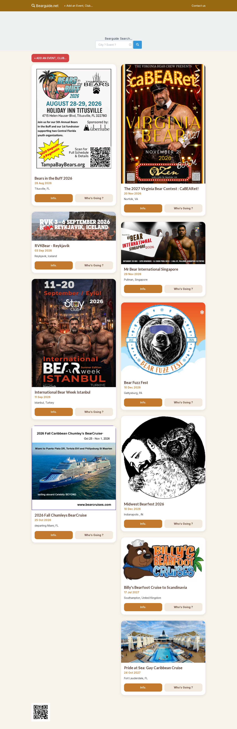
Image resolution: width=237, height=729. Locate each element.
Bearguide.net (46, 6)
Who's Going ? (93, 198)
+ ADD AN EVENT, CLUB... (50, 58)
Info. (54, 198)
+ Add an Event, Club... (78, 5)
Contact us (199, 5)
